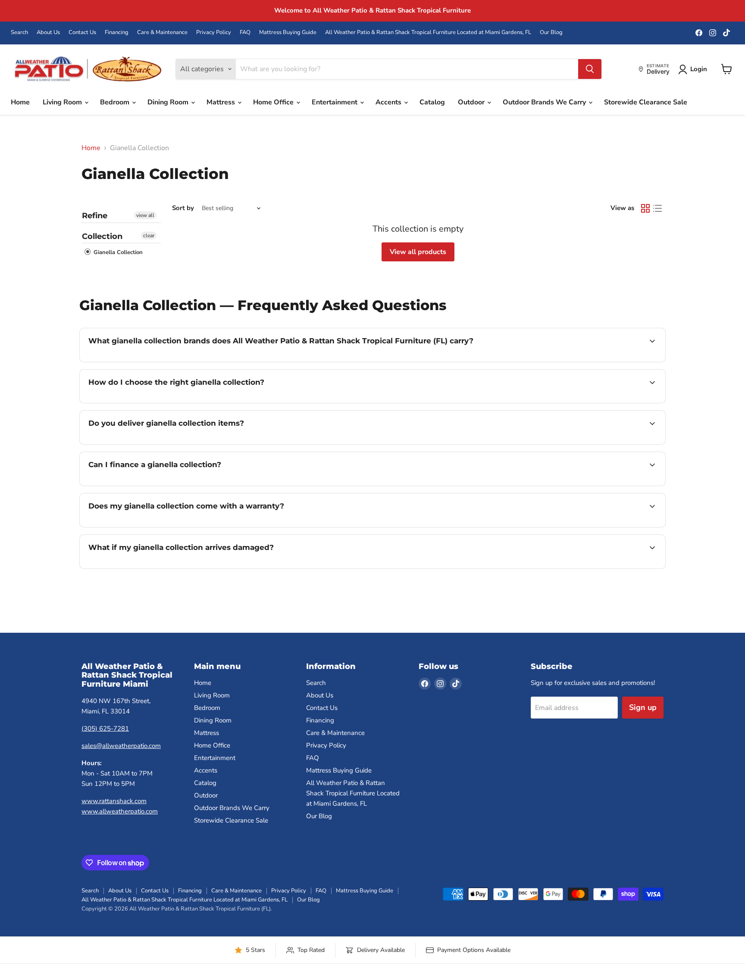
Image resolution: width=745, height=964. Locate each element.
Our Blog (551, 32)
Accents (389, 102)
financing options (158, 485)
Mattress (222, 102)
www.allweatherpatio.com (119, 811)
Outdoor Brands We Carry (545, 102)
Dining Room (168, 102)
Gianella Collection (117, 252)
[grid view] (645, 208)
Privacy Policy (213, 32)
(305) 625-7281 (105, 728)
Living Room (63, 102)
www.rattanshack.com (114, 801)
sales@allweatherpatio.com (121, 745)
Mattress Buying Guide (287, 32)
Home (20, 102)
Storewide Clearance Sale (645, 102)
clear (148, 235)
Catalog (432, 102)
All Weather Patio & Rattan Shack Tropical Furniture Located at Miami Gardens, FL (428, 32)
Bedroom (115, 102)
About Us (48, 32)
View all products (418, 252)
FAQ (245, 32)
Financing (116, 32)
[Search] (589, 69)
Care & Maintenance (162, 32)
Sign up (643, 707)
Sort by (183, 208)
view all (145, 215)
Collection (102, 236)
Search (19, 32)
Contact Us (82, 32)
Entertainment (335, 102)
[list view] (657, 208)
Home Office (274, 102)
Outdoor (472, 102)
